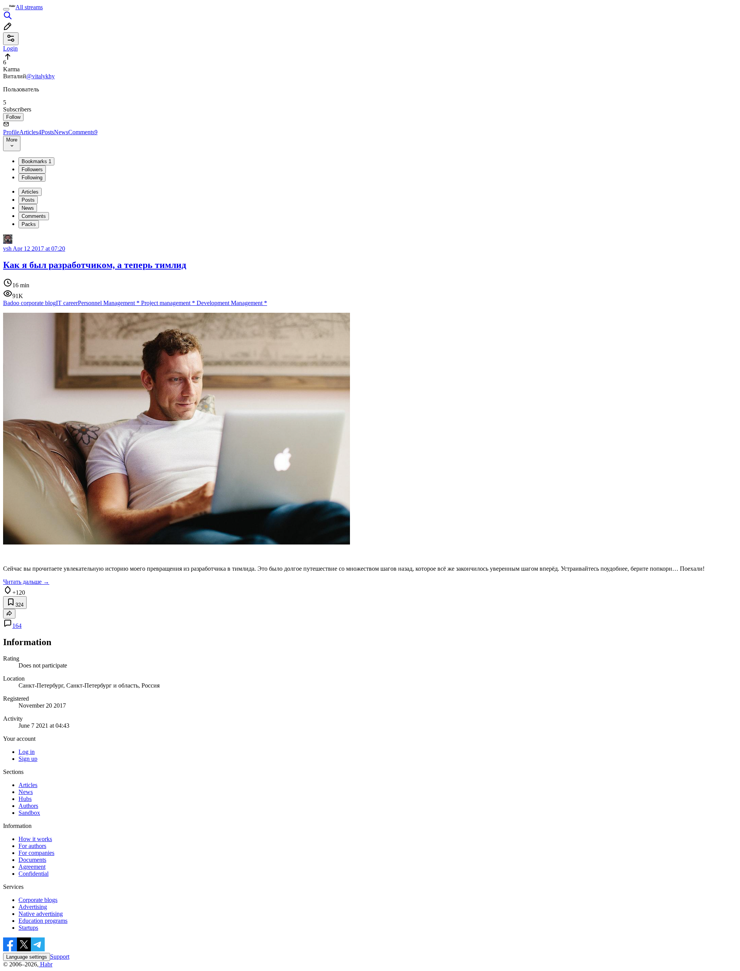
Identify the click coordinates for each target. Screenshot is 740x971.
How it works (35, 839)
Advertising (32, 907)
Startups (28, 927)
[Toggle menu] (6, 9)
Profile (11, 132)
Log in (26, 751)
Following (32, 177)
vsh (7, 248)
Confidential (33, 873)
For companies (36, 853)
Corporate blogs (37, 900)
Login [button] (10, 48)
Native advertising (40, 913)
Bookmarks (36, 161)
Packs (29, 224)
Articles (30, 132)
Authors (28, 805)
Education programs (42, 920)
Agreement (31, 866)
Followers (32, 169)
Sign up (27, 758)
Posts (47, 132)
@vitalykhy (40, 76)
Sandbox (29, 812)
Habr (45, 964)
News (61, 132)
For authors (32, 846)
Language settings (26, 957)
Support (59, 956)
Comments (83, 132)
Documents (32, 859)
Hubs (25, 799)
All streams (29, 7)
